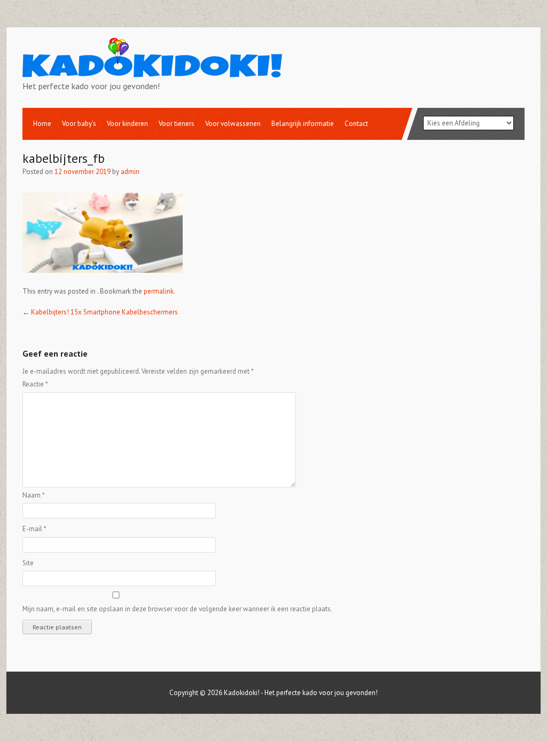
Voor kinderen (127, 123)
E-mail (34, 528)
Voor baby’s (79, 123)
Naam (33, 495)
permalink (159, 291)
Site (28, 562)
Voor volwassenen (233, 123)
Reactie (35, 384)
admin (130, 171)
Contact (356, 123)
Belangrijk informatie (302, 123)
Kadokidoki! (242, 692)
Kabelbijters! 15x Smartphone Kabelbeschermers (100, 312)
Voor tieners (176, 123)
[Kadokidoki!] (152, 71)
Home (42, 123)
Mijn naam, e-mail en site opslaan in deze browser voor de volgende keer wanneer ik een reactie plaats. (177, 608)
